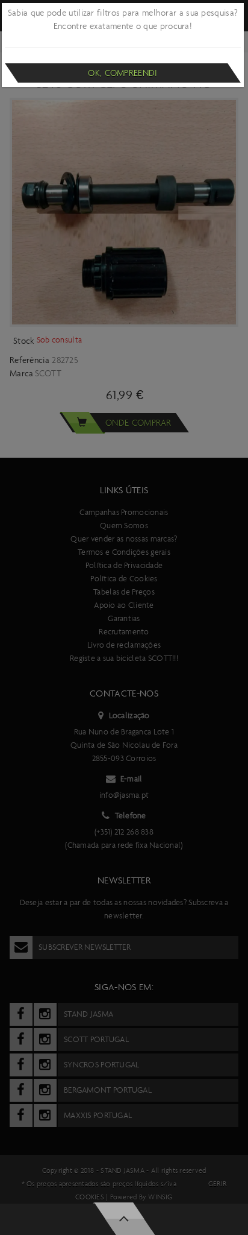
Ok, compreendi (122, 73)
